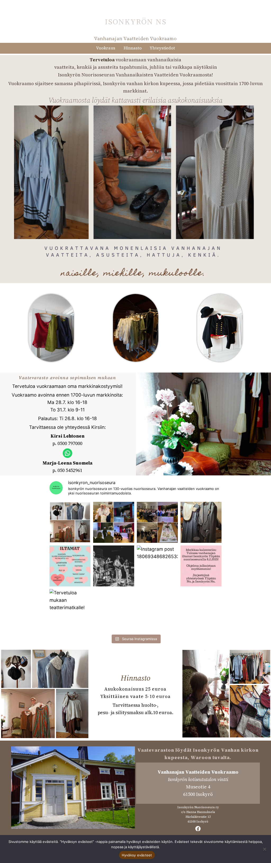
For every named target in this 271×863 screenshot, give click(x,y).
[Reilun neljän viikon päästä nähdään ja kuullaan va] (113, 565)
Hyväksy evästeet (137, 855)
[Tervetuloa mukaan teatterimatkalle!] (70, 609)
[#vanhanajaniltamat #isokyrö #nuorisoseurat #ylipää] (201, 565)
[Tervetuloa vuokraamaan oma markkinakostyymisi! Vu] (70, 522)
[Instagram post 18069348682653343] (157, 565)
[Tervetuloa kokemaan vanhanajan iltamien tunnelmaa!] (70, 565)
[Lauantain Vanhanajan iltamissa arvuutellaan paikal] (201, 522)
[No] (264, 849)
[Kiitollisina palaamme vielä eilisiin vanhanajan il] (113, 522)
